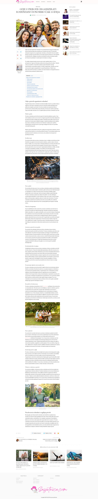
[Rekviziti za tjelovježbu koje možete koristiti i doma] (74, 455)
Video (52, 459)
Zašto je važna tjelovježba (57, 462)
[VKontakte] (21, 58)
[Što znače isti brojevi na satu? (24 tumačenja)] (65, 17)
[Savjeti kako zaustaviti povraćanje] (65, 34)
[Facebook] (17, 51)
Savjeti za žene (20, 459)
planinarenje (27, 338)
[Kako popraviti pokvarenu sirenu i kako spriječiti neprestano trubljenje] (65, 41)
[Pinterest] (17, 55)
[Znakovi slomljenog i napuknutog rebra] (65, 47)
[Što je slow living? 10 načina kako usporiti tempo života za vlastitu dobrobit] (23, 455)
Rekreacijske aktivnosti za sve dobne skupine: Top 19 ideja (40, 464)
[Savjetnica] (25, 1)
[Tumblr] (21, 55)
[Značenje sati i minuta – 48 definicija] (65, 22)
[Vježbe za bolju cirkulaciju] (19, 67)
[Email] (58, 433)
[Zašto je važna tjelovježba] (57, 455)
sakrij (31, 75)
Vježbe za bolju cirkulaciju (19, 72)
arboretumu (45, 286)
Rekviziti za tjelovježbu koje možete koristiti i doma (73, 464)
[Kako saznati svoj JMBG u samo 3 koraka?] (65, 53)
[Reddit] (17, 58)
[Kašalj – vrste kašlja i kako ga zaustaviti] (65, 11)
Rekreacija (38, 6)
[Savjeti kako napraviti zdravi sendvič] (65, 28)
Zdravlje (25, 459)
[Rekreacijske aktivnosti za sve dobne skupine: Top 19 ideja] (40, 455)
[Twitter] (21, 51)
